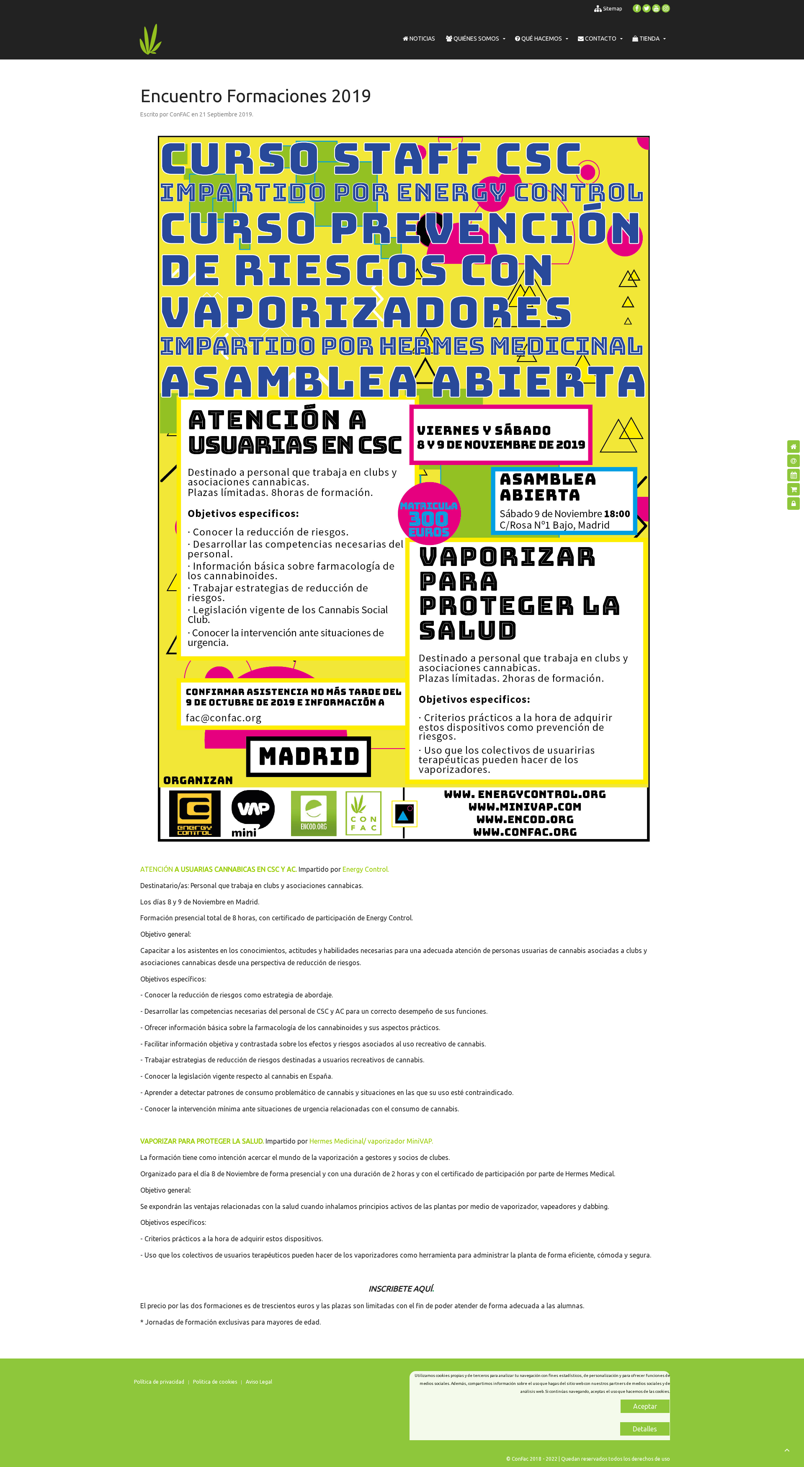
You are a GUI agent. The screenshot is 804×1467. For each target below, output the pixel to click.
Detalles (645, 1429)
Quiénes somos (475, 38)
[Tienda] (793, 489)
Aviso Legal (259, 1381)
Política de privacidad (159, 1381)
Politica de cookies (215, 1381)
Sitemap (612, 8)
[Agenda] (793, 475)
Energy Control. (366, 869)
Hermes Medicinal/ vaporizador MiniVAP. (371, 1141)
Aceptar (645, 1406)
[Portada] (793, 446)
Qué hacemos (541, 38)
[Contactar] (793, 461)
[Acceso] (793, 503)
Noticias (421, 38)
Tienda (649, 38)
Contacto (600, 38)
